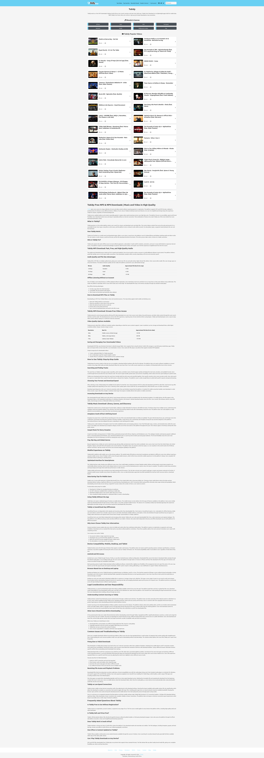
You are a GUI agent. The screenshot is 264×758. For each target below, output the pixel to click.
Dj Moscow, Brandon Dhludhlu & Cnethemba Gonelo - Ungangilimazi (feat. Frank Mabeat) (158, 94)
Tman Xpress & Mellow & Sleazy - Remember (158, 83)
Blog (149, 750)
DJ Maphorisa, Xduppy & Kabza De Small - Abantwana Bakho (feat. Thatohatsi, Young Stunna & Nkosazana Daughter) (158, 72)
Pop (166, 28)
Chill (143, 24)
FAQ (116, 750)
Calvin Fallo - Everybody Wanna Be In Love (112, 160)
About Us (110, 750)
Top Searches (126, 3)
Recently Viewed (135, 3)
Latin (120, 24)
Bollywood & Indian (143, 28)
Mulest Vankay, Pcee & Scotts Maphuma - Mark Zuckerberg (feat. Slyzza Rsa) (112, 171)
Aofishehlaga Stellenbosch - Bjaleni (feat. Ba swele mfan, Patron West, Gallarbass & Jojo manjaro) (113, 193)
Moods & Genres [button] (144, 3)
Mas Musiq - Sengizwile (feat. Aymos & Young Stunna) (159, 171)
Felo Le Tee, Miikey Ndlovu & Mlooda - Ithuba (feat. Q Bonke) (159, 149)
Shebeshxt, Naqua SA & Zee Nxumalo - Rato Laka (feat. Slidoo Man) (113, 138)
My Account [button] (153, 3)
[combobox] (171, 3)
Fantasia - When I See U (152, 138)
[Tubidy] (92, 3)
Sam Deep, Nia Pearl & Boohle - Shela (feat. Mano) (158, 105)
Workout (98, 28)
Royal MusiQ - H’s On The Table (109, 50)
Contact (144, 750)
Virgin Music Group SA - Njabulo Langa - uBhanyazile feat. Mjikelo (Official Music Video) (157, 160)
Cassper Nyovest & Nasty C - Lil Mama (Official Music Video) (111, 72)
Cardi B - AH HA (149, 182)
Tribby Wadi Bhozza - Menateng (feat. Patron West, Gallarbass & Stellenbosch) (113, 127)
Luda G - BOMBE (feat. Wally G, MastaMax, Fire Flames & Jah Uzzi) (112, 116)
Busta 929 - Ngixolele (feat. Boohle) (110, 94)
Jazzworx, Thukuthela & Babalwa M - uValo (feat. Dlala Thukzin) (113, 83)
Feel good (166, 24)
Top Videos (119, 3)
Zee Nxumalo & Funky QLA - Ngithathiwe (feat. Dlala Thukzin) (157, 127)
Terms (138, 750)
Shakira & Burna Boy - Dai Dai (108, 39)
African (98, 24)
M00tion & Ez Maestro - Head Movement (112, 105)
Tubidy (89, 209)
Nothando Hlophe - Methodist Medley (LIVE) (113, 149)
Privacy (120, 750)
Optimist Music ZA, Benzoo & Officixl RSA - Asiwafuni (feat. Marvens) (158, 116)
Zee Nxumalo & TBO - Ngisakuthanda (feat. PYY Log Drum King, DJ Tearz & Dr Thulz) (158, 50)
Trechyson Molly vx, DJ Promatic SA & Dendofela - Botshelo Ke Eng (156, 39)
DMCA (133, 750)
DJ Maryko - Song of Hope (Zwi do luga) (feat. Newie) (114, 61)
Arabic (120, 28)
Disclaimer (127, 750)
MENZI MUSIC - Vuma (151, 61)
